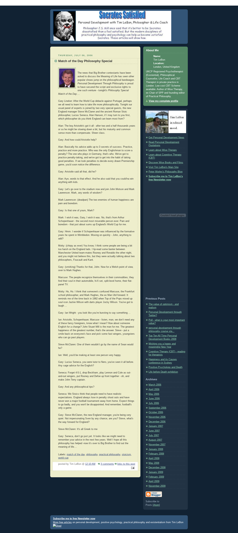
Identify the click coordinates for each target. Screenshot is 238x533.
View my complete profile (163, 101)
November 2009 (157, 486)
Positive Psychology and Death (165, 367)
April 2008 (154, 458)
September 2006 (157, 408)
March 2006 (155, 384)
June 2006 (154, 398)
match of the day (76, 454)
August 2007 (155, 440)
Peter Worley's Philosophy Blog (165, 171)
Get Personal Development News (166, 137)
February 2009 (156, 477)
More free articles (62, 522)
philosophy (92, 454)
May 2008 (154, 463)
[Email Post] (132, 468)
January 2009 (156, 472)
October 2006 (156, 412)
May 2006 (154, 394)
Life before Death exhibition (163, 372)
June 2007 (154, 431)
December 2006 (157, 421)
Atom (156, 505)
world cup (63, 458)
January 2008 (156, 449)
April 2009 (154, 481)
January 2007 (156, 426)
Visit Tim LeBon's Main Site (163, 167)
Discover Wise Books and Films (166, 162)
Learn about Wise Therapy (163, 150)
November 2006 (157, 417)
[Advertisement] (95, 49)
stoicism (126, 454)
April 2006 (154, 389)
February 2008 (156, 453)
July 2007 (154, 435)
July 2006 (154, 403)
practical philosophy (109, 454)
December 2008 (157, 467)
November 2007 (157, 444)
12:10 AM (90, 464)
